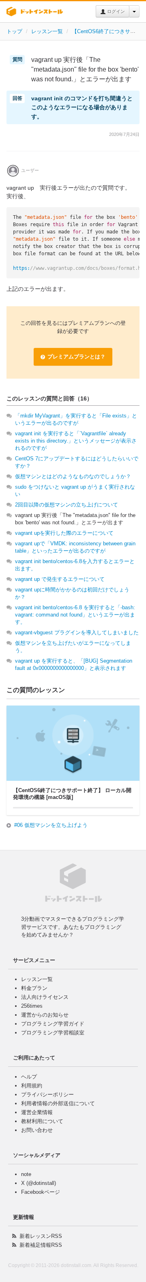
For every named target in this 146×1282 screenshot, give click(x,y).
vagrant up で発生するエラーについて (60, 579)
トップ (14, 31)
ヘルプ (29, 1077)
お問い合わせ (37, 1130)
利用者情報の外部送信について (58, 1103)
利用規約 (31, 1086)
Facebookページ (40, 1192)
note (26, 1174)
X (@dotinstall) (38, 1183)
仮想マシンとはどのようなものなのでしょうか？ (73, 476)
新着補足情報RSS (40, 1245)
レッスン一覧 (47, 31)
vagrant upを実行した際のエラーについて (64, 533)
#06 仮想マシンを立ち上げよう (51, 825)
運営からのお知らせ (45, 1015)
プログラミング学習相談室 (52, 1033)
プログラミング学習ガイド (52, 1024)
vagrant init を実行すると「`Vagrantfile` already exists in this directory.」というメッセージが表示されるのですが (76, 440)
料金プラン (34, 988)
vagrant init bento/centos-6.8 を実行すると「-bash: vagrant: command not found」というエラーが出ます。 (75, 614)
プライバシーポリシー (47, 1094)
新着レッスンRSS (40, 1236)
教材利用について (42, 1121)
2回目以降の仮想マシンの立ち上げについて (66, 505)
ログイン (115, 11)
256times (32, 1006)
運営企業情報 (37, 1112)
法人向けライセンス (45, 997)
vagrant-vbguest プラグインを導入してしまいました (77, 632)
